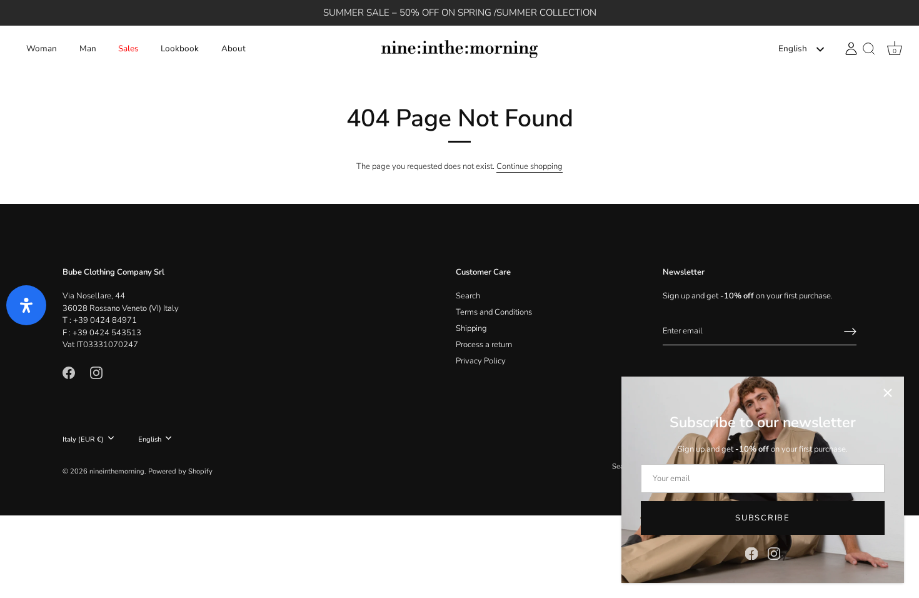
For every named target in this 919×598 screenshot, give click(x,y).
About (233, 48)
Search (468, 296)
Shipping (471, 328)
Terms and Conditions (494, 312)
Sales (128, 48)
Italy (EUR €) (83, 439)
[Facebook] (751, 553)
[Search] (869, 49)
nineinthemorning (116, 471)
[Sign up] (850, 331)
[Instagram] (774, 553)
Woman (41, 48)
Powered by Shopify (180, 471)
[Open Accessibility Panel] (26, 305)
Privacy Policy (481, 361)
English (792, 49)
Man (87, 48)
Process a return (484, 344)
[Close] (887, 393)
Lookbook (180, 48)
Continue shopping (529, 166)
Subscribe (762, 518)
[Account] (851, 48)
